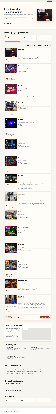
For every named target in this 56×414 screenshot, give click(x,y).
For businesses (50, 1)
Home (38, 1)
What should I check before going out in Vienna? (13, 390)
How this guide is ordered (8, 23)
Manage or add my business (44, 317)
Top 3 (4, 28)
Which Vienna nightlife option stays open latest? (13, 385)
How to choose (12, 28)
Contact (45, 1)
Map (9, 28)
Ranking (7, 28)
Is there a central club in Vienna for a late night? (13, 388)
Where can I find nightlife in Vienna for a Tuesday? (14, 383)
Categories (41, 1)
